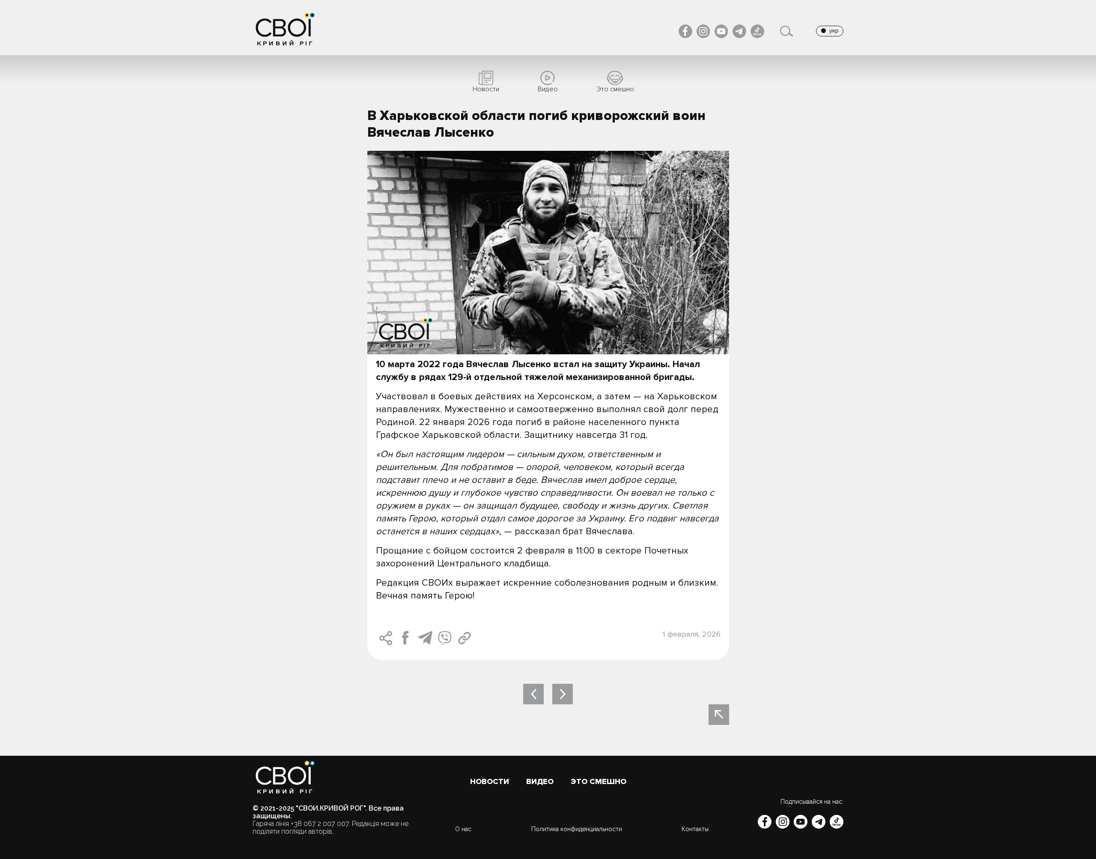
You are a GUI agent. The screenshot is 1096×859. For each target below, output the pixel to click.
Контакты (695, 829)
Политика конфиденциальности (576, 829)
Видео (540, 782)
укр (834, 31)
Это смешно (598, 782)
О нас (463, 829)
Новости (489, 782)
